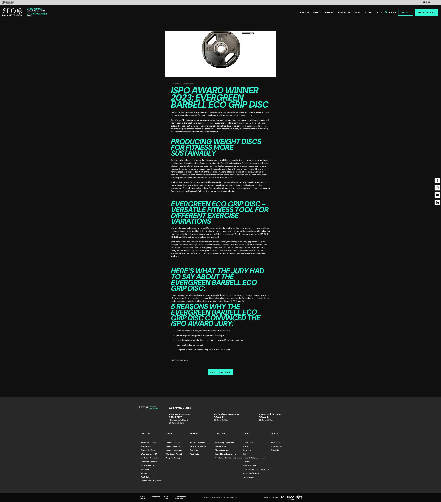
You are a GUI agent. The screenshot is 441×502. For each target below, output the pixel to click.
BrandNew (194, 450)
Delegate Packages (174, 458)
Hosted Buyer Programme (151, 481)
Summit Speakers (173, 446)
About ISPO (248, 443)
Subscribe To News (251, 473)
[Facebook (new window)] (437, 180)
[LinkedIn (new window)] (437, 202)
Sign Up (369, 12)
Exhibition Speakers (149, 462)
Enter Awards (276, 446)
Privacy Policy (142, 497)
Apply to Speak (147, 477)
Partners (247, 450)
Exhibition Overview (149, 443)
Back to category (219, 372)
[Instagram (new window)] (437, 187)
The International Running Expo (256, 469)
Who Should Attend (174, 454)
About (357, 12)
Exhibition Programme (150, 458)
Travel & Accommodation (254, 458)
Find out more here (179, 360)
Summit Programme (174, 450)
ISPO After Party (221, 446)
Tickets (246, 462)
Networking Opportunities (225, 443)
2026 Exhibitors (147, 465)
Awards (329, 12)
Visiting (144, 473)
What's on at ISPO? (149, 454)
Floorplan (145, 469)
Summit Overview (173, 443)
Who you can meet (222, 450)
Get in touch (248, 477)
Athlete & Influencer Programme (228, 458)
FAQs (245, 454)
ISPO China (166, 497)
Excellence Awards (198, 446)
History (246, 446)
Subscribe (275, 450)
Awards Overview (197, 443)
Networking (343, 12)
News (380, 12)
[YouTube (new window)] (437, 195)
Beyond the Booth (148, 450)
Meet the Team (249, 465)
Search (392, 12)
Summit (317, 12)
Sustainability (155, 497)
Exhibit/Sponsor (277, 443)
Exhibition (304, 12)
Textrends (194, 454)
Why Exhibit (146, 446)
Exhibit (404, 12)
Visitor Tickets (425, 12)
